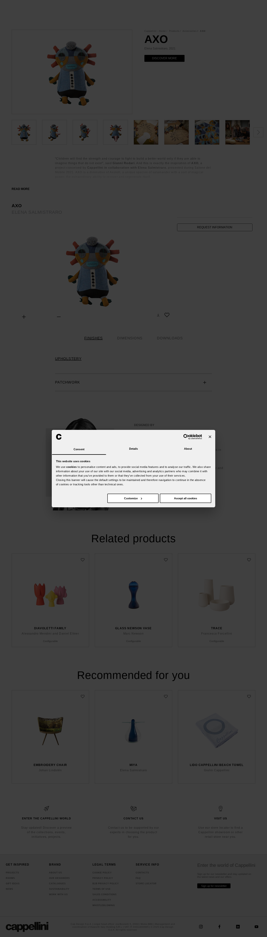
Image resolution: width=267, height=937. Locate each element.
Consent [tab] (79, 449)
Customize (131, 498)
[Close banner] (210, 437)
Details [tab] (133, 448)
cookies (71, 466)
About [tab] (188, 448)
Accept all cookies (185, 498)
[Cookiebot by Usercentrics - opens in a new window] (186, 437)
